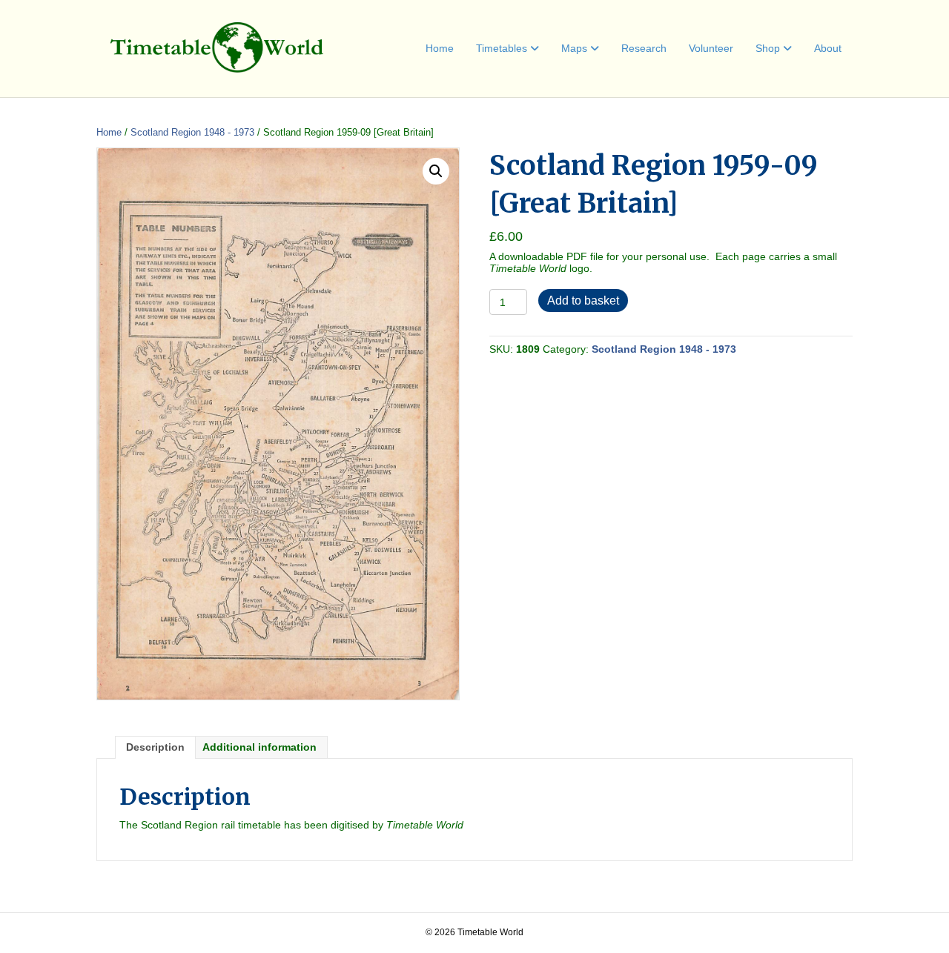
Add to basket (583, 300)
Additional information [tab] (259, 747)
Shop (767, 48)
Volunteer (711, 48)
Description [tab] (155, 747)
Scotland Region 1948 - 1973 (192, 132)
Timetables (501, 48)
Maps (574, 48)
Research (644, 48)
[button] (436, 171)
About (827, 48)
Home (440, 48)
